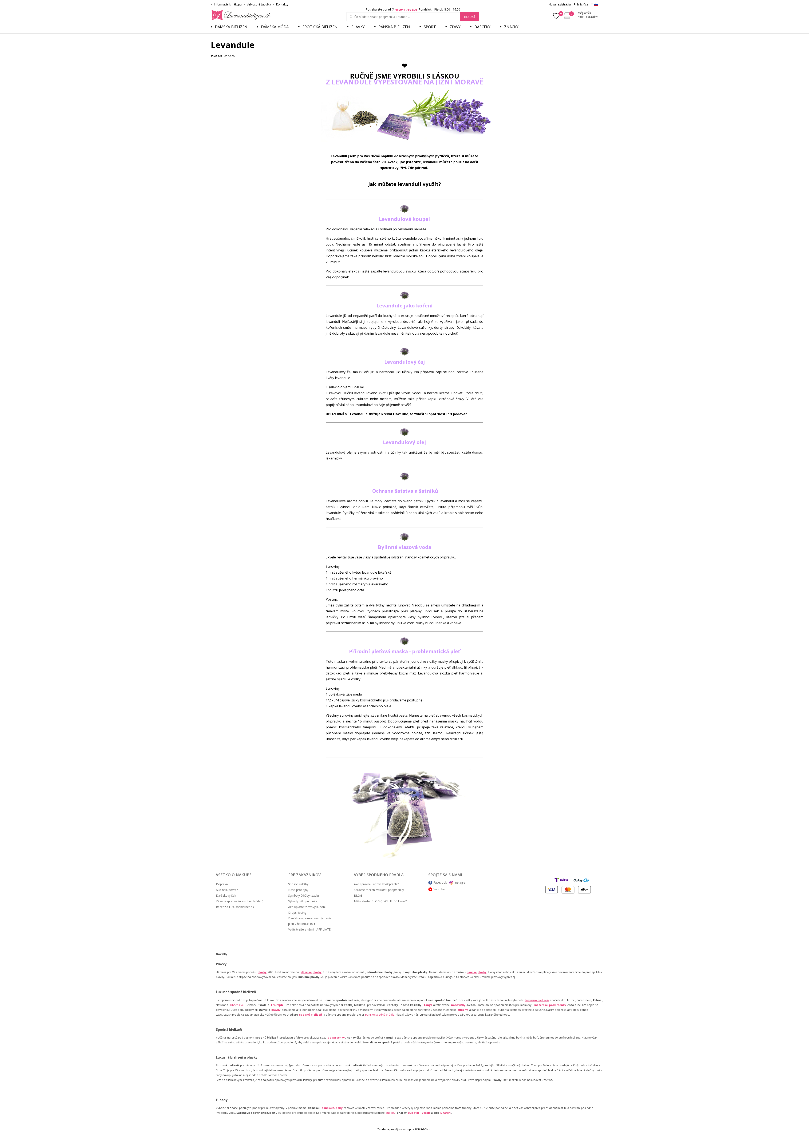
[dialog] (404, 567)
